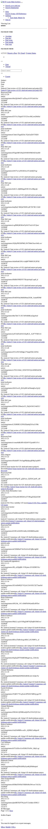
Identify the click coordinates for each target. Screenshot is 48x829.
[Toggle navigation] (22, 2)
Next (11, 811)
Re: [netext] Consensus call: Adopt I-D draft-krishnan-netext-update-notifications (23, 540)
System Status (31, 53)
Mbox (3, 827)
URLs (13, 827)
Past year (8, 44)
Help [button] (7, 12)
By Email (21, 53)
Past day (8, 38)
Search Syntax (10, 14)
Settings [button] (8, 16)
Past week (9, 40)
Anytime (8, 36)
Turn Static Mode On (17, 18)
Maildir (8, 827)
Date (7, 65)
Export (7, 76)
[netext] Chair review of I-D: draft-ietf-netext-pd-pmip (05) (21, 90)
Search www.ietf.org (12, 6)
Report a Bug (12, 53)
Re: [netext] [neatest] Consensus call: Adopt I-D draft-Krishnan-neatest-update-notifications (23, 631)
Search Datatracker (12, 8)
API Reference (21, 14)
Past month (9, 42)
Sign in (7, 20)
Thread (7, 67)
